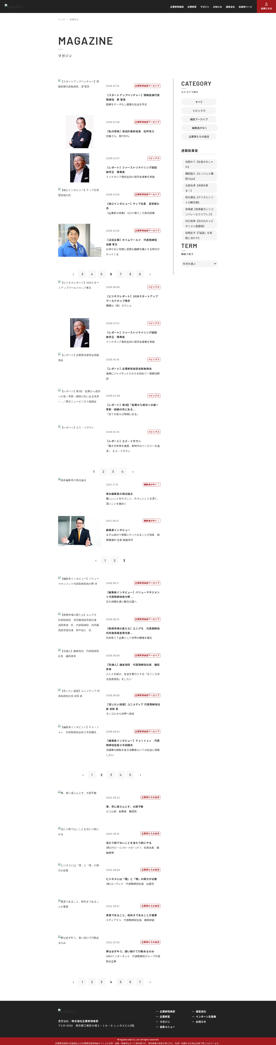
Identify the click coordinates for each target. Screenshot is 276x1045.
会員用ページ (245, 6)
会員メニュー (167, 1027)
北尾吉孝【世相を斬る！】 (196, 187)
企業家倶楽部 (177, 6)
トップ (61, 19)
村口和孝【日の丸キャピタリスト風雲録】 (199, 223)
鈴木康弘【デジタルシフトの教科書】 (199, 199)
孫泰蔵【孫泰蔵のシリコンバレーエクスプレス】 (199, 211)
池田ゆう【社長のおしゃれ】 (199, 164)
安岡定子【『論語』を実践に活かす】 (198, 235)
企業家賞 (192, 6)
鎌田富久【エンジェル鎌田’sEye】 (199, 176)
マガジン (204, 6)
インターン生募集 (206, 1016)
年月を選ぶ (189, 264)
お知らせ (217, 6)
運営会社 (230, 6)
